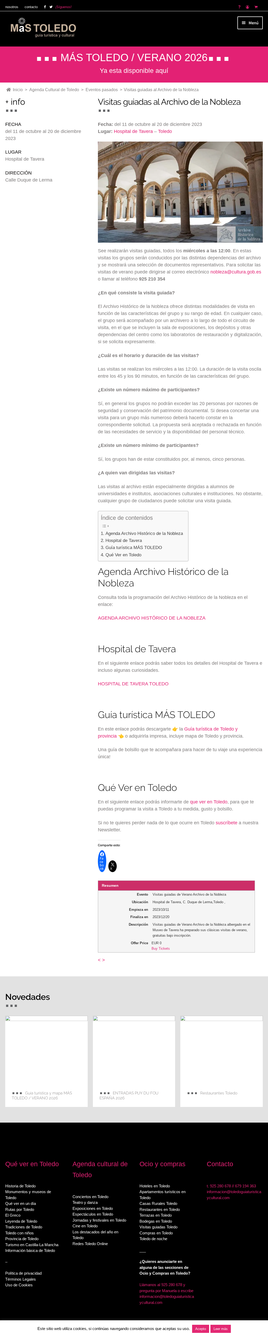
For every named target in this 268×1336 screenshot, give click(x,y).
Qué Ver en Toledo (123, 554)
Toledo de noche (153, 1238)
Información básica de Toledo (30, 1250)
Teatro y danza (85, 1202)
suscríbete (226, 822)
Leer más (221, 1329)
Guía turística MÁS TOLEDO (133, 547)
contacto (31, 7)
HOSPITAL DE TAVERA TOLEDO (133, 683)
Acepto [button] (200, 1329)
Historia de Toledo (20, 1186)
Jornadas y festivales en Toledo (99, 1220)
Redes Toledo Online (90, 1243)
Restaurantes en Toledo (159, 1209)
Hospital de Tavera (133, 131)
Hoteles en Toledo (154, 1186)
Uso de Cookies (19, 1285)
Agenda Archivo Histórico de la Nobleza (144, 533)
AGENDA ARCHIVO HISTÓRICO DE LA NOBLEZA (151, 618)
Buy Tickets (161, 948)
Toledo (165, 131)
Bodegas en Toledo (155, 1221)
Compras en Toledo (156, 1233)
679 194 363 (245, 1186)
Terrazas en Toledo (155, 1215)
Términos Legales (20, 1279)
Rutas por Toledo (19, 1209)
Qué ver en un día (20, 1203)
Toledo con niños (19, 1233)
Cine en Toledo (85, 1226)
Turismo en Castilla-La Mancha (31, 1244)
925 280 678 (220, 1186)
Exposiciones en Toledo (92, 1208)
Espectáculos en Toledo (92, 1214)
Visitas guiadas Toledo (158, 1227)
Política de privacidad (23, 1273)
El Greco (12, 1215)
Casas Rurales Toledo (158, 1203)
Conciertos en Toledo (90, 1196)
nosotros (11, 7)
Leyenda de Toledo (21, 1221)
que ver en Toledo (208, 801)
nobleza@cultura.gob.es (235, 272)
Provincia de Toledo (21, 1238)
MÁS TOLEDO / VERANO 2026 (134, 57)
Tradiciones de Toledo (23, 1227)
